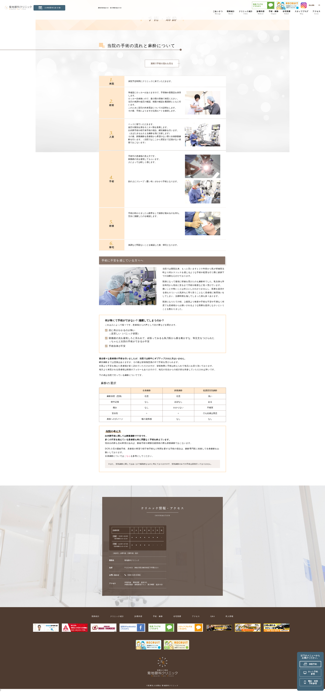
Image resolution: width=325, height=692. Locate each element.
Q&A (212, 616)
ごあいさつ (218, 12)
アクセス (316, 12)
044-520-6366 (134, 575)
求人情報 (229, 616)
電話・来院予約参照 (313, 682)
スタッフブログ (301, 12)
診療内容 (261, 12)
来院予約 (313, 664)
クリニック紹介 (246, 12)
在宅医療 (287, 12)
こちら (127, 456)
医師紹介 (231, 12)
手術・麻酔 (274, 12)
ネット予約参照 (313, 673)
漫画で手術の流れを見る (162, 63)
